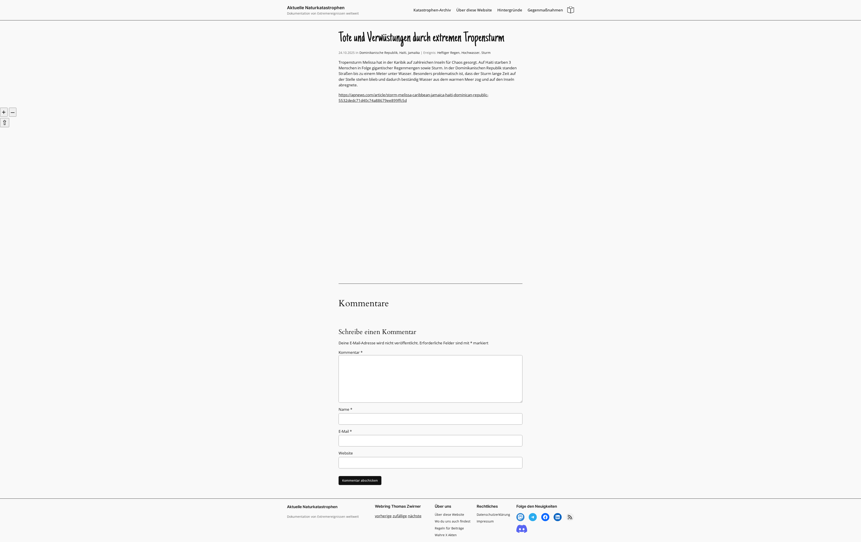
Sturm (486, 52)
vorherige (383, 515)
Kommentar (351, 352)
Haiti (402, 52)
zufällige (400, 515)
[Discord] (521, 529)
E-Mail (345, 431)
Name (345, 409)
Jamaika (414, 52)
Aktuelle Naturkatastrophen (316, 7)
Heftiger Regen (448, 52)
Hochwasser (470, 52)
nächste (415, 515)
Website (346, 453)
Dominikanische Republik (378, 52)
